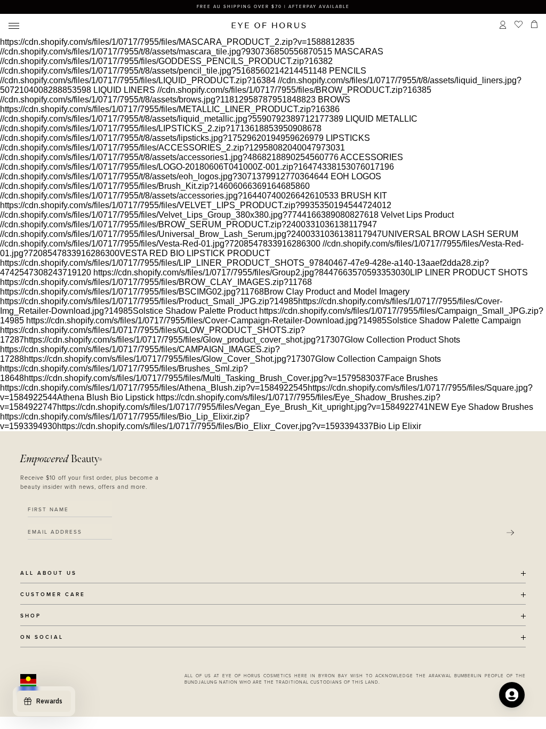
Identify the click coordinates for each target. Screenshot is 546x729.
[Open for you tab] (512, 695)
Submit (510, 532)
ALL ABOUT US (48, 573)
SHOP (30, 616)
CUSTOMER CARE (52, 595)
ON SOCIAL (41, 637)
